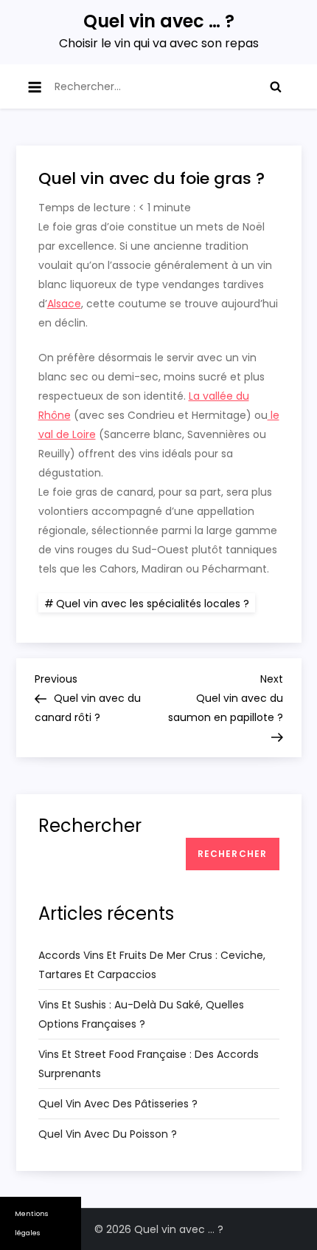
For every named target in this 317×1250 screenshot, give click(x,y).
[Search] (276, 86)
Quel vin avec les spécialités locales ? (152, 603)
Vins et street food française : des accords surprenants (148, 1064)
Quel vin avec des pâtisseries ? (118, 1103)
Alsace (64, 303)
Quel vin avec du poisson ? (107, 1134)
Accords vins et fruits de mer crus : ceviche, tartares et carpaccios (151, 965)
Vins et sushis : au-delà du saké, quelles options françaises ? (141, 1014)
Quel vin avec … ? (158, 21)
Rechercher (90, 825)
